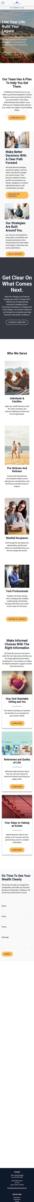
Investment (17, 1199)
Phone (4, 927)
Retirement (17, 1197)
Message (5, 937)
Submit (7, 954)
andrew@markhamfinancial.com (17, 1188)
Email (4, 916)
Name (4, 906)
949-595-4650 (19, 1175)
